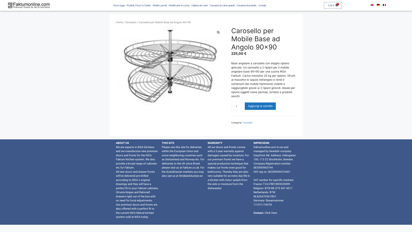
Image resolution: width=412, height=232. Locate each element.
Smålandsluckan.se (191, 175)
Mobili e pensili (160, 5)
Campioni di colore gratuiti (222, 5)
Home (119, 22)
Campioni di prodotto (247, 5)
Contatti (262, 5)
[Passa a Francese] (384, 5)
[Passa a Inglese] (372, 5)
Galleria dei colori (199, 5)
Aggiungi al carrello (260, 106)
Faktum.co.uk (191, 167)
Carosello (130, 22)
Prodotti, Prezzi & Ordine (139, 5)
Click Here (270, 212)
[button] (218, 32)
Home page (119, 5)
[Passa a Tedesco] (378, 5)
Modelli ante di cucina (179, 5)
